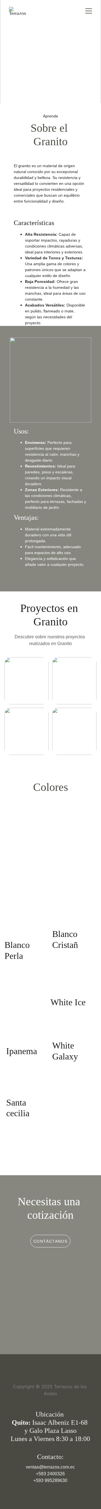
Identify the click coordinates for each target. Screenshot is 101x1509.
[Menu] (88, 10)
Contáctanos (50, 1241)
